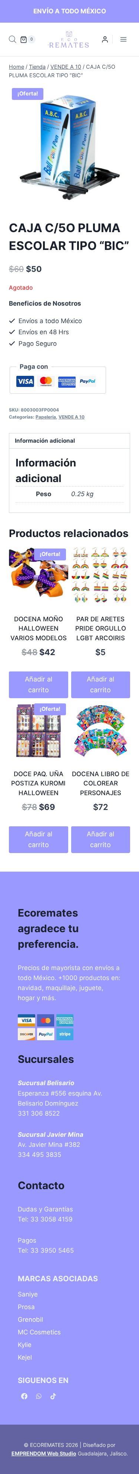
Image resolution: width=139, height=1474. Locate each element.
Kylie (25, 1344)
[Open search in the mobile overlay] (12, 39)
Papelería (46, 417)
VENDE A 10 (72, 417)
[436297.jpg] (69, 145)
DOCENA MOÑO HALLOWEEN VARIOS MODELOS (38, 628)
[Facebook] (24, 1396)
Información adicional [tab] (45, 440)
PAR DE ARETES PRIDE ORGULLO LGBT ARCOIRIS (100, 628)
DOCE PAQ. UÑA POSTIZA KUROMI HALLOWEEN (38, 783)
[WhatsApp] (38, 1396)
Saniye (28, 1294)
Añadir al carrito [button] (38, 684)
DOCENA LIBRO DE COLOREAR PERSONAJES (100, 783)
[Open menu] (123, 39)
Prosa (26, 1307)
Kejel (25, 1357)
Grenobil (30, 1319)
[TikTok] (53, 1396)
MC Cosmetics (39, 1332)
